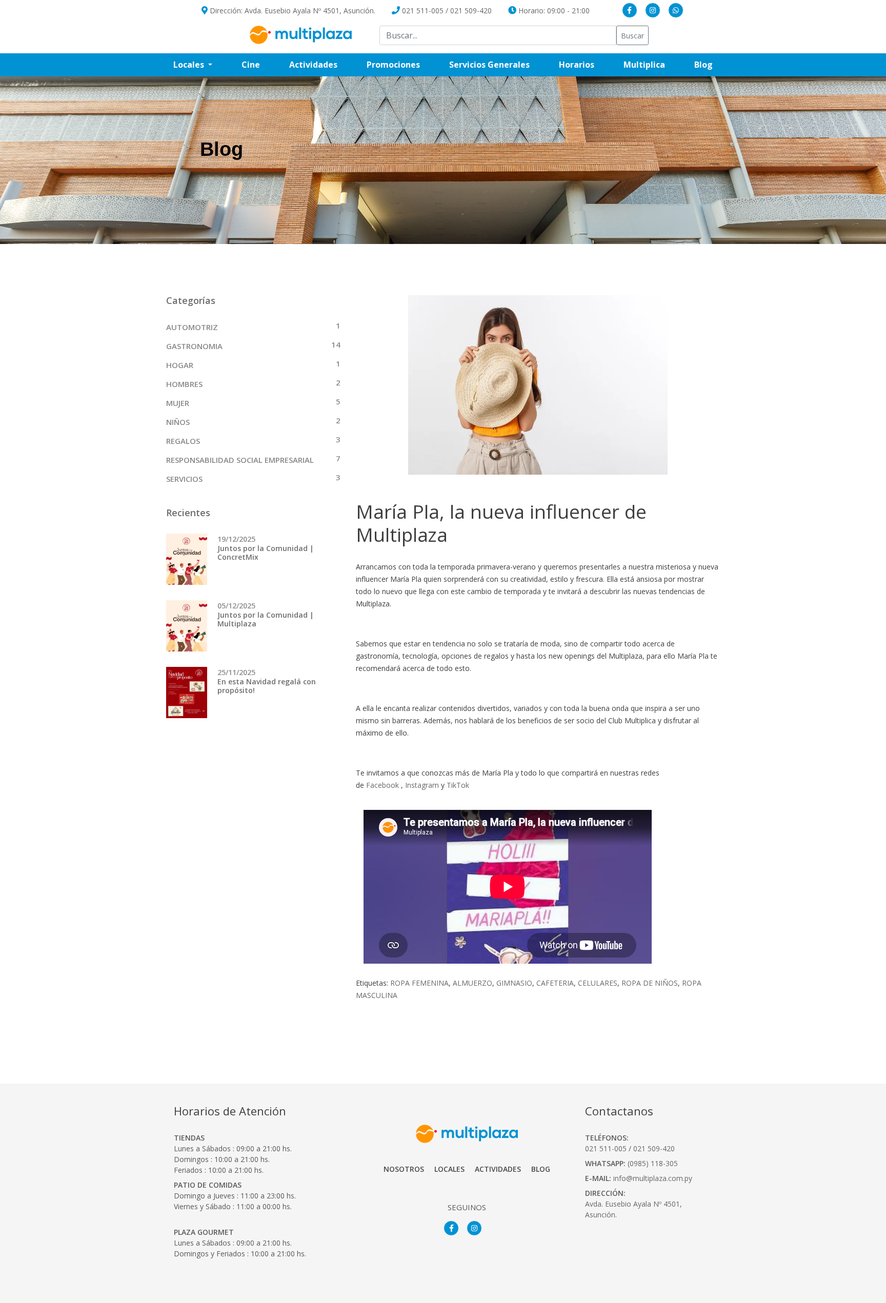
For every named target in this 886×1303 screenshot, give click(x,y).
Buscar (632, 35)
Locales (449, 1169)
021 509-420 (471, 10)
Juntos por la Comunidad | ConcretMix (265, 552)
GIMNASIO (514, 983)
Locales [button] (189, 64)
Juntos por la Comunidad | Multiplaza (265, 619)
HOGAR (179, 365)
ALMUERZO (472, 983)
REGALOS (183, 441)
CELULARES (597, 983)
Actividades (313, 64)
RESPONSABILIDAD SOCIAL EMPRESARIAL (240, 460)
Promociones (400, 64)
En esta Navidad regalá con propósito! (266, 686)
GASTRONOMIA (194, 346)
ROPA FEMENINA (419, 983)
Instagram (422, 785)
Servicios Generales (497, 64)
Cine (250, 64)
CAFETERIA (555, 983)
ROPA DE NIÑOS (649, 983)
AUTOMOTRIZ (192, 327)
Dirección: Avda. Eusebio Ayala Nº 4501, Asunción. (291, 10)
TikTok (458, 785)
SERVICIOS (184, 479)
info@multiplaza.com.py (652, 1178)
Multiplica (651, 64)
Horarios (584, 64)
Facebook (382, 785)
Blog (711, 64)
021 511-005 (423, 10)
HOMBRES (184, 384)
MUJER (177, 403)
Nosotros (404, 1169)
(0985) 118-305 (653, 1163)
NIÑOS (178, 422)
